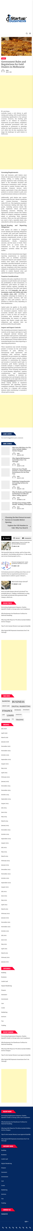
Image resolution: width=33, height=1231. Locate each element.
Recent (17, 538)
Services (6, 720)
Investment (26, 709)
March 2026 (4, 737)
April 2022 (4, 904)
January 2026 (5, 742)
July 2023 (4, 847)
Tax (13, 719)
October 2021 (5, 931)
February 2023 (5, 860)
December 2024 (5, 786)
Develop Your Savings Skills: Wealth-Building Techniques (22, 503)
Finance (7, 710)
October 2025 (5, 755)
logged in (10, 438)
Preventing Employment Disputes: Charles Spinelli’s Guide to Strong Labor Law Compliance (15, 608)
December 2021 (5, 922)
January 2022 (5, 918)
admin (7, 70)
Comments (27, 538)
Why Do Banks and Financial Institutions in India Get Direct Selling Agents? (21, 493)
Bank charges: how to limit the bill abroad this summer (21, 543)
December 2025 (5, 746)
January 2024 (5, 825)
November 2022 (5, 874)
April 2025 (4, 772)
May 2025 (4, 768)
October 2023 (5, 834)
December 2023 (5, 830)
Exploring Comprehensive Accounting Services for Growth (21, 483)
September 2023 (6, 838)
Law (3, 714)
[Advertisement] (16, 91)
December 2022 (5, 869)
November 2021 (5, 926)
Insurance (17, 710)
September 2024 (6, 799)
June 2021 (4, 940)
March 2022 (4, 909)
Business (18, 701)
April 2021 (4, 948)
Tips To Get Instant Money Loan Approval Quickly (15, 626)
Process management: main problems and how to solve (20, 562)
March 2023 (4, 856)
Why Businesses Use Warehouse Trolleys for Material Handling (14, 614)
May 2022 (4, 900)
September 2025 (6, 759)
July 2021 (3, 935)
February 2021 (5, 957)
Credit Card (6, 706)
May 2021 (4, 944)
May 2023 (4, 852)
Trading (19, 720)
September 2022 (6, 882)
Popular (7, 538)
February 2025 (5, 777)
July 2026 (4, 728)
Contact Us (4, 1214)
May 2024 (4, 816)
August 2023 (5, 843)
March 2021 (4, 953)
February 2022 (5, 913)
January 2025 (5, 781)
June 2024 (4, 812)
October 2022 (5, 878)
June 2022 (4, 896)
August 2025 (5, 764)
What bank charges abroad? (20, 581)
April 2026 (4, 733)
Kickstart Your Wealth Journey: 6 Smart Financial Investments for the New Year (21, 471)
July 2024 (4, 808)
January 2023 (5, 865)
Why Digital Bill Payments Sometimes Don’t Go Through (21, 459)
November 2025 (5, 750)
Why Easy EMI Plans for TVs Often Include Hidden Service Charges (21, 449)
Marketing (19, 714)
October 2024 (5, 794)
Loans (10, 715)
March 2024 (4, 821)
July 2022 (4, 891)
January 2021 (5, 962)
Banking (6, 701)
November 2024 (6, 790)
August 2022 (5, 887)
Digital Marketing (21, 706)
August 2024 (5, 803)
